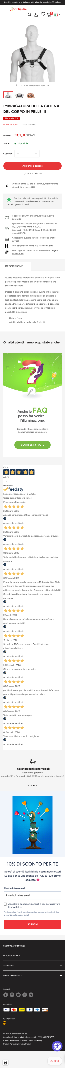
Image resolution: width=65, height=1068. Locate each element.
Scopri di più (18, 253)
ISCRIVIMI (32, 924)
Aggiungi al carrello (32, 165)
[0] (49, 15)
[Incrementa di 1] (35, 153)
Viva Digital (26, 1044)
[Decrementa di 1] (18, 153)
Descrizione (15, 266)
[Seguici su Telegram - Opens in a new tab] (31, 994)
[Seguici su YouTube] (18, 994)
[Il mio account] (36, 15)
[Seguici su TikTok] (24, 994)
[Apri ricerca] (30, 15)
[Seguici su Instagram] (12, 994)
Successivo (20, 502)
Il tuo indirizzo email (14, 888)
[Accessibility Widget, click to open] (57, 1046)
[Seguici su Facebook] (5, 994)
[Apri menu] (5, 9)
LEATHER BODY (10, 124)
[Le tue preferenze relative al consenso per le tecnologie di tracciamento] (5, 1062)
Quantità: (7, 153)
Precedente (9, 502)
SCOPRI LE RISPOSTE (32, 444)
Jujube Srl (32, 1037)
